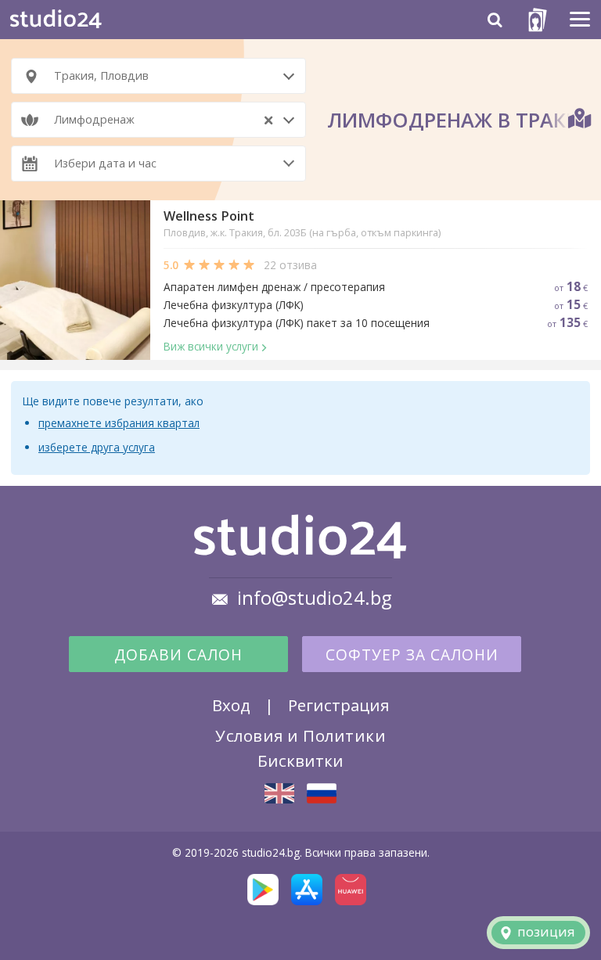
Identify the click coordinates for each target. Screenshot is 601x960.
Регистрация (338, 705)
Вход (231, 705)
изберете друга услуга (96, 447)
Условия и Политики (300, 735)
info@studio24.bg (314, 597)
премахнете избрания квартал (119, 422)
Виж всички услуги (211, 346)
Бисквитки (300, 760)
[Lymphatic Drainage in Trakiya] (279, 793)
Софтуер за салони (412, 655)
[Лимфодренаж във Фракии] (321, 793)
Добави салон (178, 655)
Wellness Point (209, 216)
